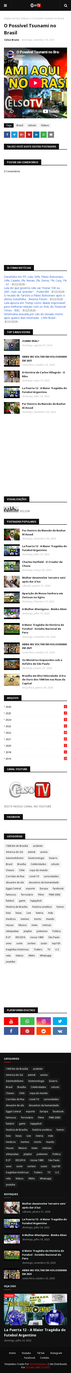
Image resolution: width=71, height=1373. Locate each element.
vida (8, 955)
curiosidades (51, 876)
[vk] (60, 1031)
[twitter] (60, 1021)
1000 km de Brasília (17, 846)
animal (31, 852)
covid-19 (34, 876)
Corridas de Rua (15, 876)
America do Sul (14, 852)
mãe (50, 913)
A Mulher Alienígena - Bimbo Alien (44, 609)
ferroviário (27, 894)
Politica (56, 931)
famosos (11, 894)
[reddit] (43, 1031)
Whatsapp (45, 955)
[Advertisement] (35, 455)
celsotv (32, 125)
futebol (10, 900)
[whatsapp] (27, 1021)
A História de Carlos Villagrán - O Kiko (43, 374)
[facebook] (11, 1031)
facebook (58, 888)
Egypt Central (13, 888)
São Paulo (54, 937)
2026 (36, 707)
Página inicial (11, 18)
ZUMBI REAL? (30, 341)
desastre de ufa (15, 882)
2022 (36, 732)
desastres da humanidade (44, 882)
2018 (36, 752)
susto (44, 943)
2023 (36, 726)
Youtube (26, 1353)
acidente (38, 846)
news (34, 925)
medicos (11, 919)
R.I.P (8, 937)
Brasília (21, 864)
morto (37, 919)
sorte (19, 943)
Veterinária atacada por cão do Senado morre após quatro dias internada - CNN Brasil (33, 316)
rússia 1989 (36, 937)
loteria (39, 913)
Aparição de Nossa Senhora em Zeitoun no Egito (42, 595)
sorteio (31, 943)
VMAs (31, 955)
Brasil (20, 125)
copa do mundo (39, 870)
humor (60, 906)
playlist (28, 931)
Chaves (10, 870)
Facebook (29, 1357)
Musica (23, 925)
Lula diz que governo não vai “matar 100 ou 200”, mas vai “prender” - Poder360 (32, 290)
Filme (41, 894)
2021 (36, 739)
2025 (36, 713)
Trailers (38, 949)
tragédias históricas (17, 949)
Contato (44, 1357)
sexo (8, 943)
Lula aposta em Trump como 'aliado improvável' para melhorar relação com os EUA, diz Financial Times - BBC (35, 306)
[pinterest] (27, 1031)
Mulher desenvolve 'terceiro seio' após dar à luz (44, 579)
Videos (25, 18)
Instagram (56, 1353)
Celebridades (38, 864)
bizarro (53, 858)
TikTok (40, 1353)
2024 (36, 719)
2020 (36, 745)
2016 (36, 758)
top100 (56, 943)
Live (29, 913)
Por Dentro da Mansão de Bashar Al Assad (44, 406)
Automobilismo (14, 858)
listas (19, 913)
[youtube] (11, 1021)
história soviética (42, 906)
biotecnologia (36, 858)
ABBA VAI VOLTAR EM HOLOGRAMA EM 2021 (44, 358)
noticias (46, 925)
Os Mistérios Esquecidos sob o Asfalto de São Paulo (42, 662)
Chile (22, 870)
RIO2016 (20, 937)
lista (8, 913)
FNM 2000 (54, 894)
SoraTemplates (38, 1364)
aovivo (44, 852)
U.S (57, 949)
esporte (30, 888)
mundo (50, 919)
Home (12, 1353)
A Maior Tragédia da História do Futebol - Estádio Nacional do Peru (43, 628)
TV (48, 949)
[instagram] (43, 1021)
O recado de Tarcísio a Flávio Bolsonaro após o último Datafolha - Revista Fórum (34, 297)
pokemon (42, 931)
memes (25, 919)
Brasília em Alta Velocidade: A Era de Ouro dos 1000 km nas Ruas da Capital (44, 679)
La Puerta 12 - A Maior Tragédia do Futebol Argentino (44, 390)
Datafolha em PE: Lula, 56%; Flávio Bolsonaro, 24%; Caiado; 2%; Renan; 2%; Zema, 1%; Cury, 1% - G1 (35, 280)
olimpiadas (12, 931)
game (22, 900)
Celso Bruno (11, 39)
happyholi (36, 900)
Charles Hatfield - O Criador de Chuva (42, 564)
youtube (10, 961)
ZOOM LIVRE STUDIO (38, 1367)
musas (10, 925)
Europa (44, 888)
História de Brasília (16, 906)
